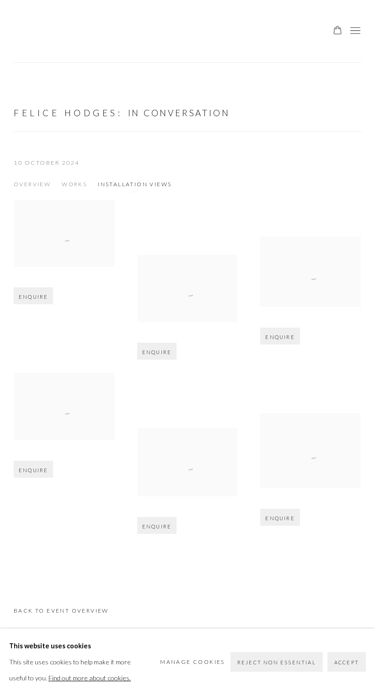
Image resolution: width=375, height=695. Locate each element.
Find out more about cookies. (89, 678)
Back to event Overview (61, 610)
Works (74, 184)
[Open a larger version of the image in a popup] (64, 233)
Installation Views (134, 184)
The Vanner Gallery (32, 31)
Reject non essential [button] (276, 662)
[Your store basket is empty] (337, 31)
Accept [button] (346, 662)
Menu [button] (354, 31)
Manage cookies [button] (192, 661)
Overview (32, 184)
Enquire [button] (33, 297)
